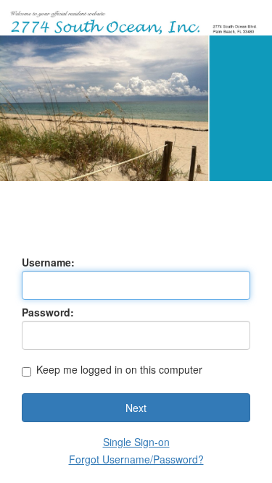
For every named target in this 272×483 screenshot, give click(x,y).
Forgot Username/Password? (136, 459)
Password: (48, 312)
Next (136, 407)
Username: (48, 262)
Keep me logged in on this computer (119, 370)
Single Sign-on (136, 442)
